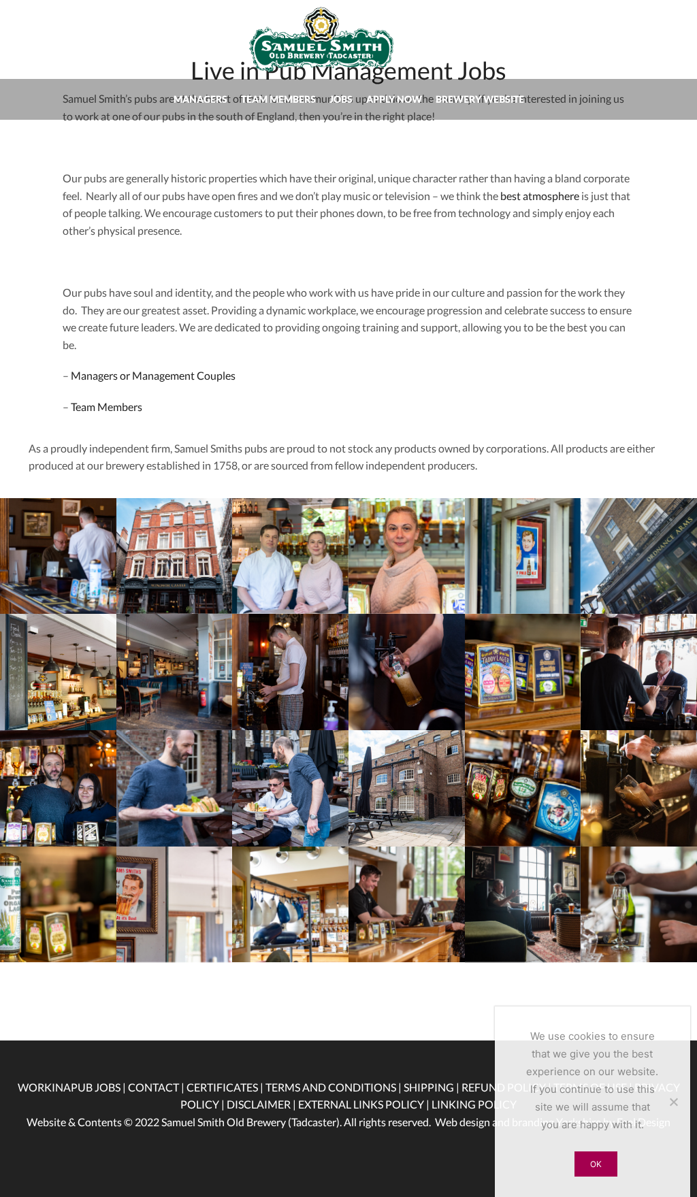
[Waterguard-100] (639, 905)
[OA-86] (639, 556)
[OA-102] (290, 556)
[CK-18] (639, 788)
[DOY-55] (406, 672)
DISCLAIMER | (262, 1104)
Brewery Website (480, 99)
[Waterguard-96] (406, 905)
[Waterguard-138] (290, 905)
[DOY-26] (639, 672)
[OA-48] (174, 672)
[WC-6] (174, 556)
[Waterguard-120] (523, 905)
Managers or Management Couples (153, 375)
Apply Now (394, 99)
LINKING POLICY (474, 1104)
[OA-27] (174, 905)
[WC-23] (58, 556)
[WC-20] (290, 672)
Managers (200, 99)
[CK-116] (58, 788)
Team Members (278, 99)
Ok (596, 1164)
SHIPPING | (432, 1087)
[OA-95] (406, 556)
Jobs (341, 99)
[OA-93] (523, 556)
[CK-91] (406, 788)
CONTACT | (157, 1087)
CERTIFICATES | (226, 1087)
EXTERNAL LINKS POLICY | (365, 1104)
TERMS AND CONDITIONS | (334, 1087)
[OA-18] (523, 672)
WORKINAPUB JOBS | (72, 1087)
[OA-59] (58, 672)
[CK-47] (523, 788)
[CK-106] (290, 788)
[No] (673, 1102)
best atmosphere (539, 195)
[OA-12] (58, 905)
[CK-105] (174, 788)
